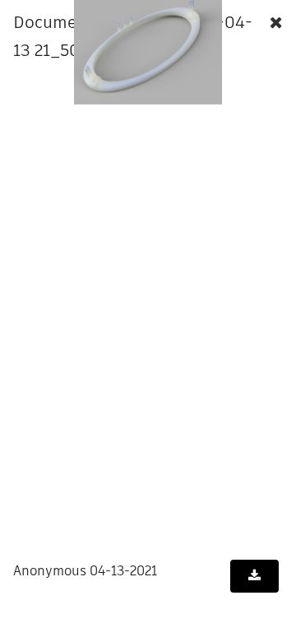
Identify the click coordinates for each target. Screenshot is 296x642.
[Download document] (254, 576)
